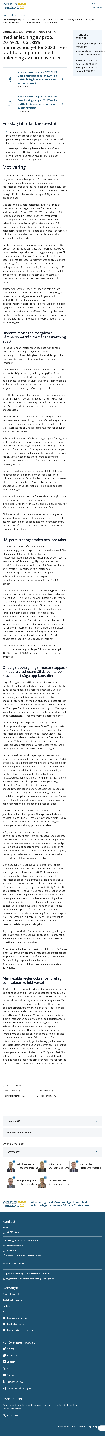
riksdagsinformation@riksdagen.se (23, 1255)
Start (5, 15)
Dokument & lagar (17, 15)
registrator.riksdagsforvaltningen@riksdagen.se (30, 1278)
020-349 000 (12, 1250)
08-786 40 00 (12, 1232)
